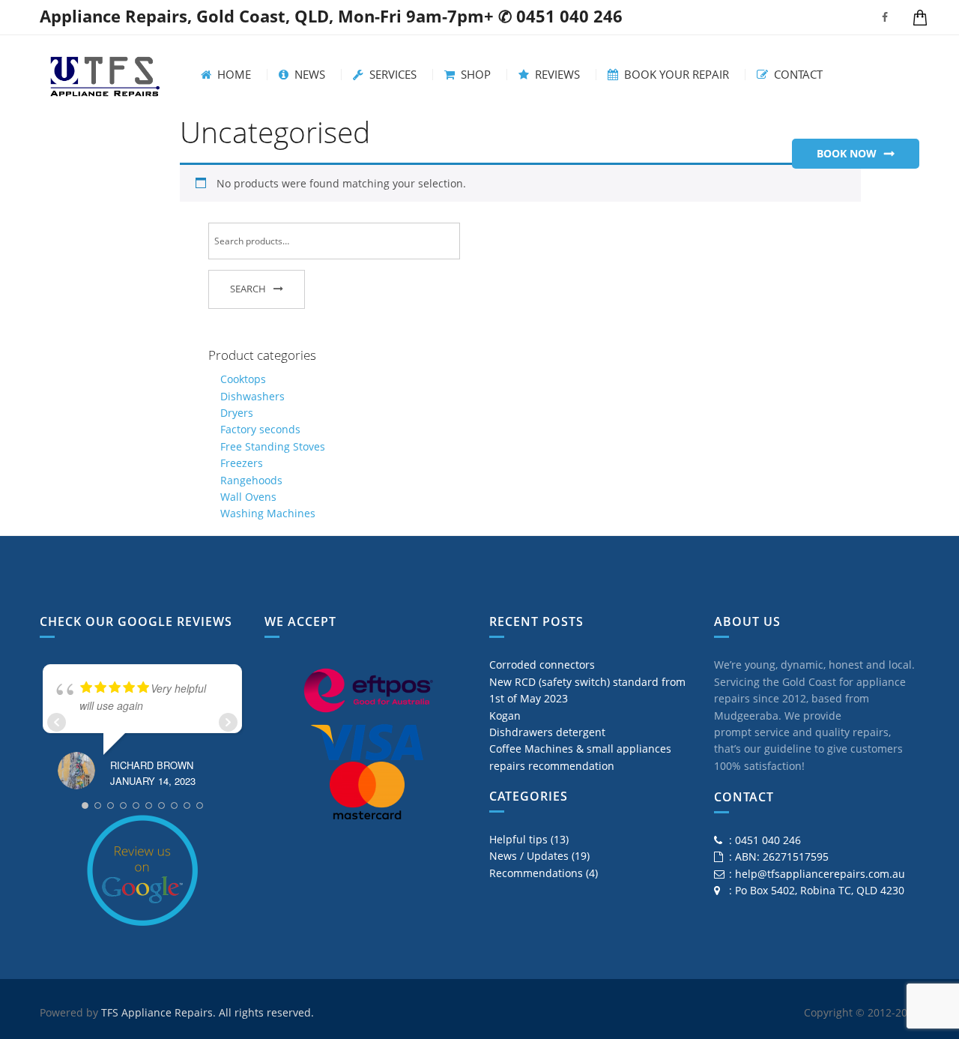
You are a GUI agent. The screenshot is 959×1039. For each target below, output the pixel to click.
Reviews (556, 74)
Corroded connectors (542, 664)
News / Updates (529, 856)
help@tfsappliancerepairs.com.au (820, 874)
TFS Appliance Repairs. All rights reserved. (207, 1012)
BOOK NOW (847, 153)
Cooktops (243, 379)
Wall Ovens (248, 497)
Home (232, 74)
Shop (474, 74)
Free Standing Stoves (272, 446)
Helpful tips (518, 839)
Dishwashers (252, 396)
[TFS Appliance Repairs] (105, 72)
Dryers (236, 413)
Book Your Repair (675, 74)
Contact (797, 74)
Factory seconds (260, 429)
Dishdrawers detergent (547, 732)
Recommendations (536, 873)
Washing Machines (267, 513)
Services (391, 74)
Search (248, 288)
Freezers (241, 463)
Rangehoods (251, 480)
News (308, 74)
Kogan (505, 715)
